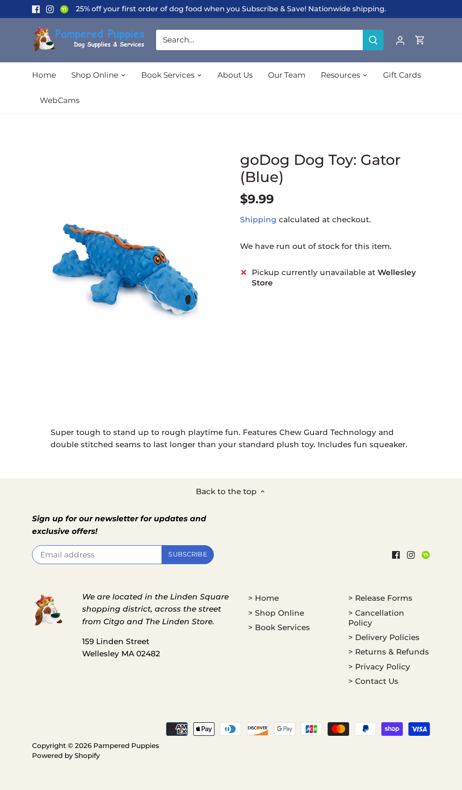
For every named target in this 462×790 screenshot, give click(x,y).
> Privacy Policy (379, 666)
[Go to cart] (420, 40)
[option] (125, 270)
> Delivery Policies (384, 637)
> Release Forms (380, 598)
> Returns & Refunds (388, 651)
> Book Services (279, 627)
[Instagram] (50, 9)
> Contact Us (373, 681)
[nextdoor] (64, 9)
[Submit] (373, 40)
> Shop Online (276, 612)
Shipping (258, 219)
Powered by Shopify (66, 755)
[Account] (400, 40)
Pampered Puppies (126, 745)
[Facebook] (36, 9)
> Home (263, 598)
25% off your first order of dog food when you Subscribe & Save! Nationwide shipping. (231, 8)
